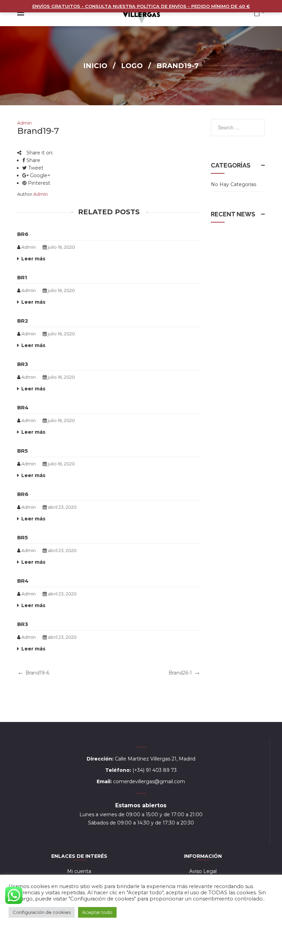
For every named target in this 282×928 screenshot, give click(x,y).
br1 (22, 277)
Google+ (40, 175)
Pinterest (38, 183)
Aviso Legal (203, 871)
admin (24, 123)
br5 (22, 450)
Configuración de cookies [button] (41, 912)
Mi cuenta (79, 871)
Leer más (33, 259)
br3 (22, 364)
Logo (132, 66)
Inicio (95, 66)
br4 (23, 407)
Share (32, 160)
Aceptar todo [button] (97, 912)
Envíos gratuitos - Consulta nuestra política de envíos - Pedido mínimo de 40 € (141, 6)
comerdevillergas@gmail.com (149, 781)
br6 (23, 234)
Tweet (35, 168)
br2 (22, 320)
